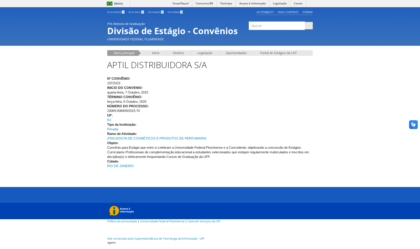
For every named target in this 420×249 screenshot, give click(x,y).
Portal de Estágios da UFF (278, 53)
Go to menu (135, 12)
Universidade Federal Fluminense (162, 221)
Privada (112, 129)
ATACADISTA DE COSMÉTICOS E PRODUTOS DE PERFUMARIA (156, 138)
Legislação (204, 53)
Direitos (178, 53)
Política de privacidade (122, 221)
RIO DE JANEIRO (120, 166)
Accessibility (265, 12)
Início (155, 53)
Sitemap (308, 12)
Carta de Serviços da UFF (203, 221)
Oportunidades (236, 53)
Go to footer (175, 12)
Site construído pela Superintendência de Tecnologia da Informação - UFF (155, 238)
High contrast (288, 12)
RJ (109, 120)
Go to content (115, 12)
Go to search (155, 12)
